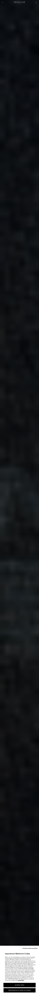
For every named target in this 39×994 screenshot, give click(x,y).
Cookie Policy (21, 980)
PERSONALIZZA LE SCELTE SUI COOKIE (19, 990)
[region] (19, 970)
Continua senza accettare (30, 948)
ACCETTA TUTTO (19, 985)
